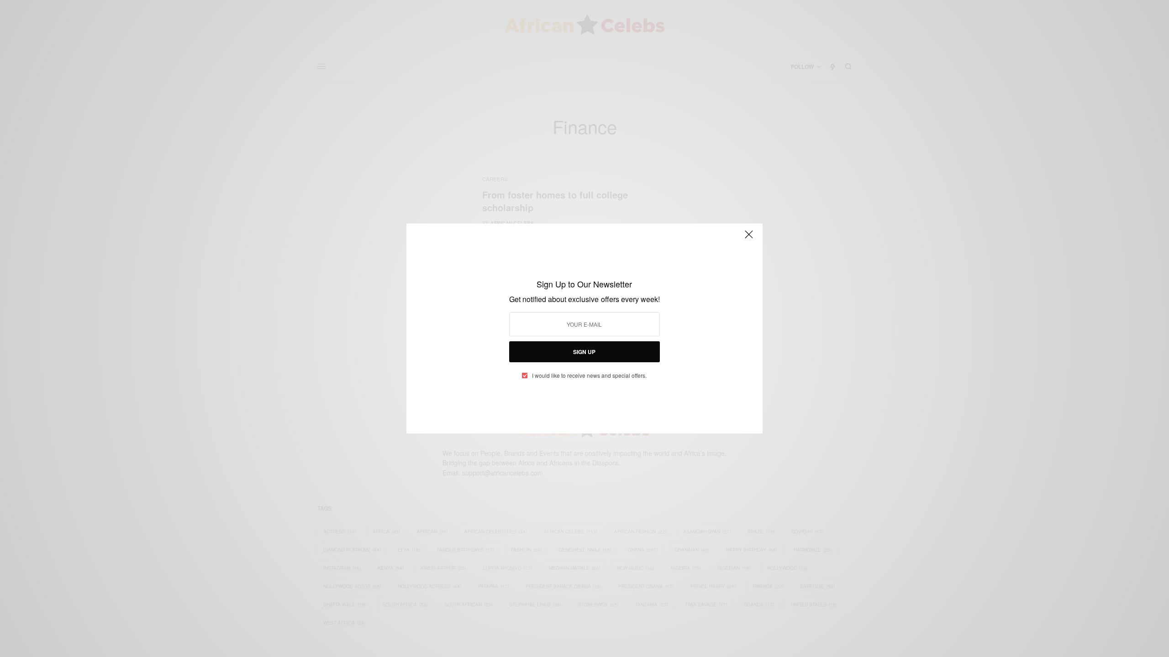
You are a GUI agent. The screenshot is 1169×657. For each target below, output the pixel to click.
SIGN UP (584, 352)
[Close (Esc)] (749, 238)
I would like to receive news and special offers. (589, 375)
